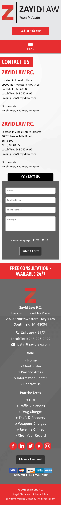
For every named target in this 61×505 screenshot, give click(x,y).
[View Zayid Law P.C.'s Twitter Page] (30, 447)
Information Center (32, 378)
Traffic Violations (32, 406)
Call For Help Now (31, 31)
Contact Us (32, 384)
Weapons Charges (32, 424)
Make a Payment (30, 459)
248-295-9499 (24, 93)
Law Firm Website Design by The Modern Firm (30, 498)
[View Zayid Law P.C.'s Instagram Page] (48, 447)
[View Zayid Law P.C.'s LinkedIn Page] (22, 447)
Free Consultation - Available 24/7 (30, 271)
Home (32, 361)
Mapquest (34, 110)
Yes (37, 240)
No (47, 240)
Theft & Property (32, 418)
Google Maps (8, 110)
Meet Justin (32, 366)
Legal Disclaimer (22, 494)
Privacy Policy (40, 494)
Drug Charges (31, 412)
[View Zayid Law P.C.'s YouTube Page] (39, 447)
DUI (32, 400)
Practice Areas (32, 372)
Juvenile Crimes (32, 430)
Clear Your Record (32, 436)
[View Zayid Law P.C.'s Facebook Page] (13, 447)
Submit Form (30, 251)
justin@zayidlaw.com (23, 98)
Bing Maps (22, 110)
